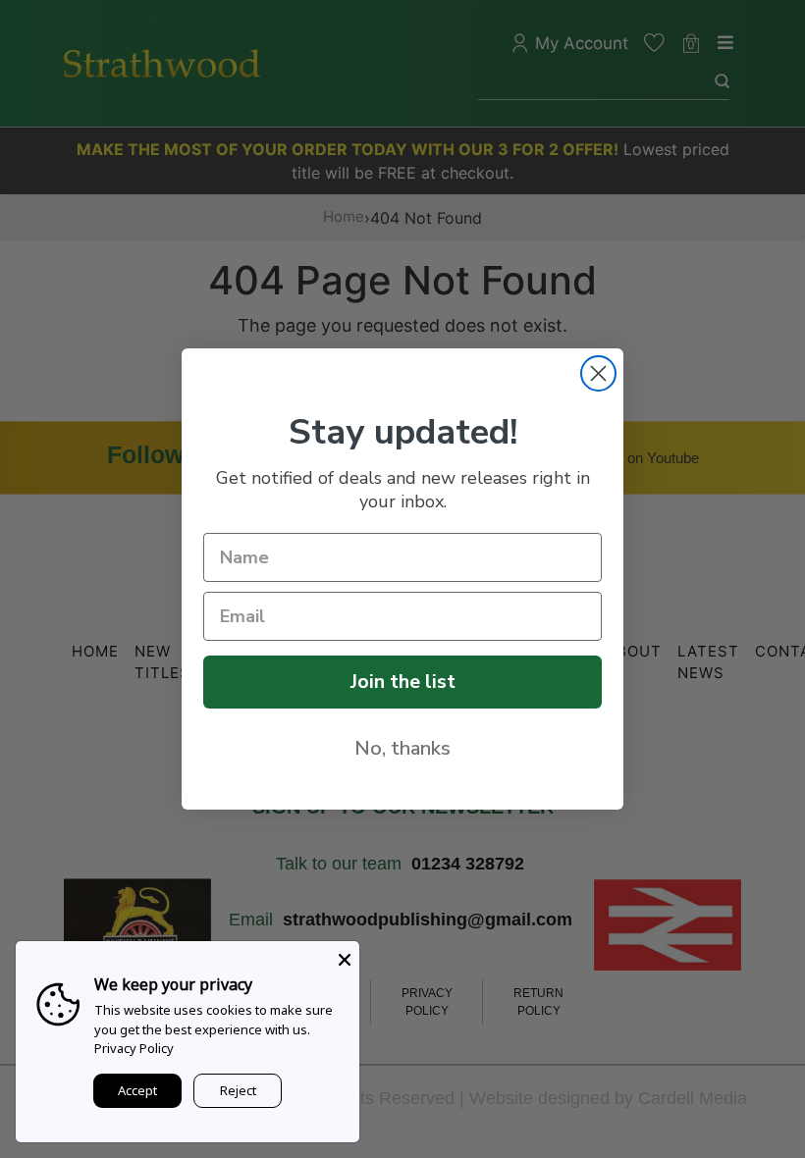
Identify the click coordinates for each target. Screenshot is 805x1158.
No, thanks (402, 748)
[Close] (344, 956)
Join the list (403, 681)
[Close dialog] (598, 373)
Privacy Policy (134, 1048)
